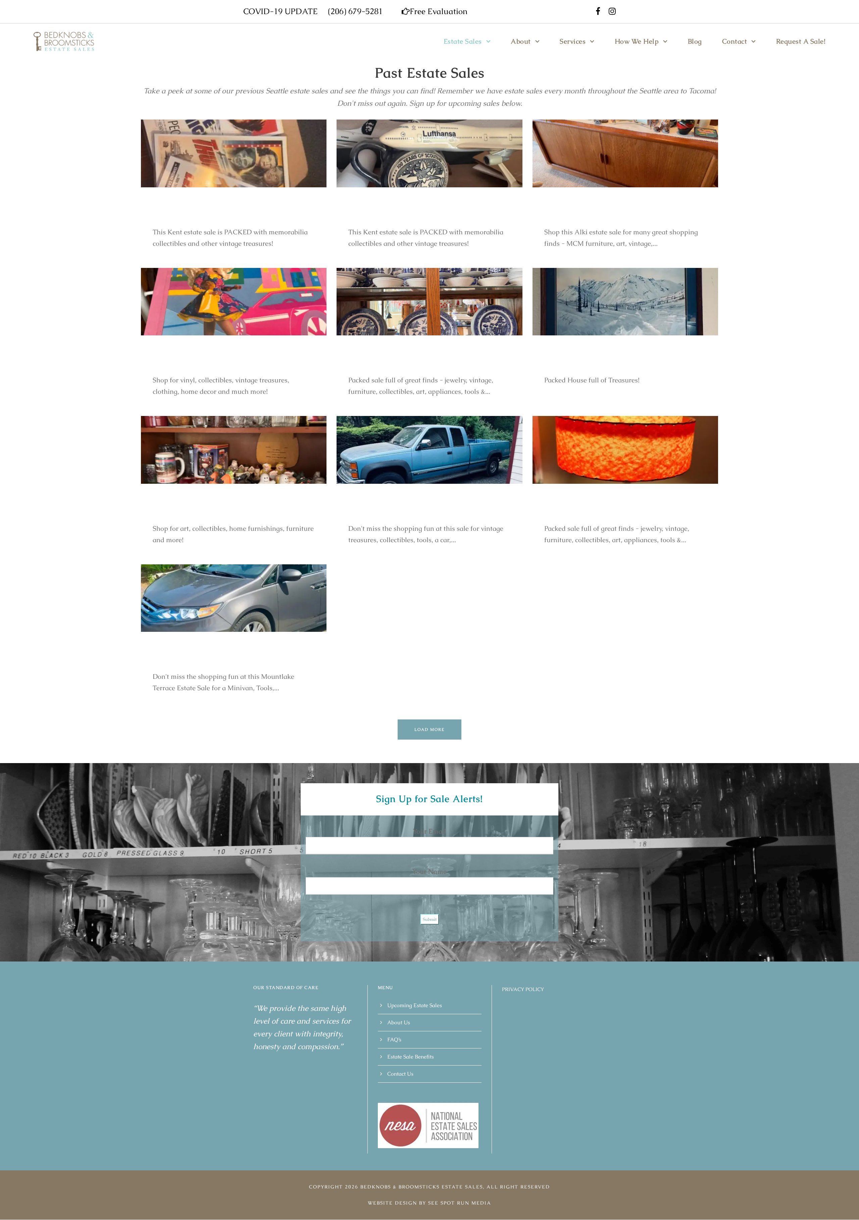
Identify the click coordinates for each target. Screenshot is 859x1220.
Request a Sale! (801, 41)
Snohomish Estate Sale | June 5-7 (412, 511)
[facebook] (598, 11)
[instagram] (612, 11)
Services (573, 41)
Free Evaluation (438, 11)
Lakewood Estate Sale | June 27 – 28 (614, 362)
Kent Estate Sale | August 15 (208, 214)
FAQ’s (394, 1039)
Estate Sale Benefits (410, 1056)
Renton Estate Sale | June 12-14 (605, 511)
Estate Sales (463, 41)
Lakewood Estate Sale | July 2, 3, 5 (219, 362)
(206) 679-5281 (355, 11)
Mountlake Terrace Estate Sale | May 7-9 (231, 659)
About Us (398, 1022)
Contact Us (400, 1073)
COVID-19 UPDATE (280, 11)
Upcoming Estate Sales (414, 1005)
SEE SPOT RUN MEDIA (459, 1203)
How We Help (637, 41)
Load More (429, 729)
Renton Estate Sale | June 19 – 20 (411, 362)
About (521, 41)
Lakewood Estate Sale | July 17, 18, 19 (225, 511)
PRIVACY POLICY (523, 989)
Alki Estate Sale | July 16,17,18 (603, 214)
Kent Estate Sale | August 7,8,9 (408, 214)
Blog (695, 41)
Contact (734, 41)
